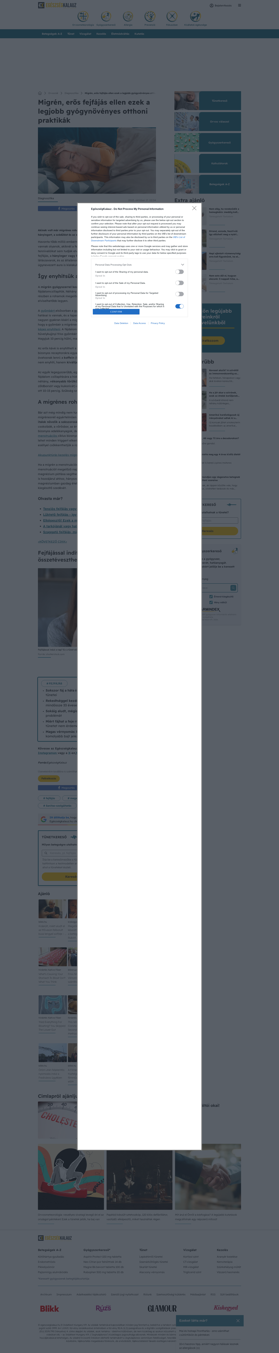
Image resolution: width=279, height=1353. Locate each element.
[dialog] (139, 676)
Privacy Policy (158, 323)
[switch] (179, 272)
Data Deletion (121, 323)
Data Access (139, 323)
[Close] (195, 209)
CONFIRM (116, 312)
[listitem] (139, 264)
